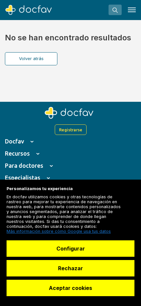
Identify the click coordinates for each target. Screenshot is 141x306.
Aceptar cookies (70, 288)
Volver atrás (31, 58)
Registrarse (70, 129)
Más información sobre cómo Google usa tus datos (59, 231)
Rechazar (70, 268)
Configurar (70, 248)
